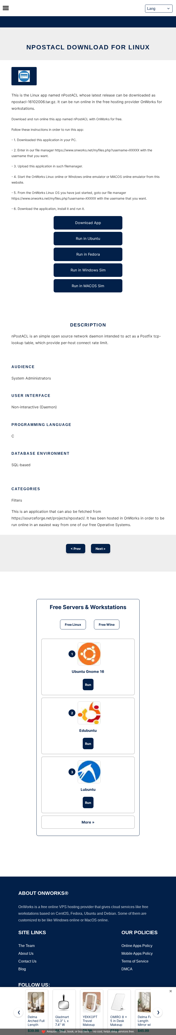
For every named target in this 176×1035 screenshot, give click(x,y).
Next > (101, 549)
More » (88, 822)
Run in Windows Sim (88, 270)
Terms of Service (134, 961)
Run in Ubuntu (88, 238)
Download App (88, 222)
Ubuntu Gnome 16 (88, 671)
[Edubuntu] (90, 712)
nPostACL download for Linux (88, 47)
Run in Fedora (88, 254)
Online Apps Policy (136, 946)
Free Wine (107, 624)
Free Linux (73, 624)
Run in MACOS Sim (88, 285)
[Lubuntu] (90, 771)
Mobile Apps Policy (137, 953)
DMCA (126, 969)
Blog (22, 969)
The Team (26, 946)
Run (88, 685)
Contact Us (27, 961)
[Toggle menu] (5, 8)
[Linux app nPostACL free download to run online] (24, 76)
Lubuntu (88, 789)
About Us (25, 953)
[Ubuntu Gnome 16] (90, 653)
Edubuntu (88, 730)
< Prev (76, 549)
